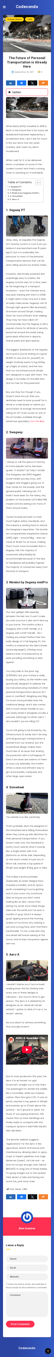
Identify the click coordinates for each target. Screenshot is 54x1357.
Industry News (15, 19)
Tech (29, 19)
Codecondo (27, 6)
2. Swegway (15, 190)
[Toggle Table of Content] (36, 182)
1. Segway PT (15, 186)
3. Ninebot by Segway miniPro (24, 193)
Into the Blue (37, 421)
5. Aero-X (14, 199)
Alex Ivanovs (27, 1228)
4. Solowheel (16, 196)
